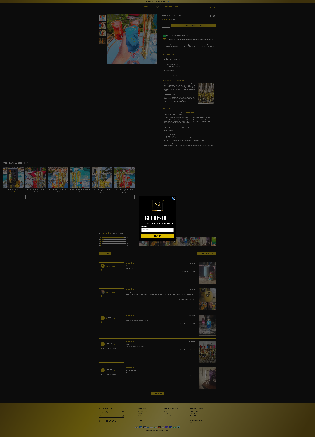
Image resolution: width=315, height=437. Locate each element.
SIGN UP (157, 236)
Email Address (144, 226)
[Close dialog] (173, 198)
